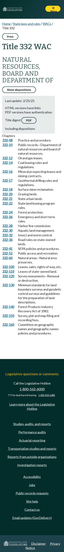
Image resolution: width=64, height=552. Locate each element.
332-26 (7, 217)
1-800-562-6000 (32, 389)
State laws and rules (26, 24)
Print (10, 36)
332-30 (7, 230)
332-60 (7, 258)
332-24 (7, 212)
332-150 (8, 316)
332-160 (8, 325)
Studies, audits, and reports (32, 424)
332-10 (7, 145)
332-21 (7, 199)
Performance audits (32, 432)
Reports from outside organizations (32, 457)
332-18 (7, 189)
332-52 (7, 253)
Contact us (32, 510)
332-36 (7, 240)
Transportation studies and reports (32, 449)
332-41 (7, 249)
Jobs (32, 485)
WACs (47, 24)
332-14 (7, 163)
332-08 (7, 140)
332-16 (7, 172)
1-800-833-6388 (46, 395)
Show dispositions (19, 89)
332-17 (7, 180)
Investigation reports (32, 465)
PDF (29, 120)
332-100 (8, 267)
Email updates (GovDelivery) (32, 518)
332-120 (8, 276)
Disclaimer (38, 544)
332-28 (7, 226)
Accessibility (32, 477)
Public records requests (32, 493)
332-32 (7, 235)
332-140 (8, 307)
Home (6, 24)
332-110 (8, 271)
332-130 (8, 285)
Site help (32, 501)
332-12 (7, 158)
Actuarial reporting (32, 440)
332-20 (7, 194)
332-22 (7, 203)
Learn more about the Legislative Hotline (32, 406)
